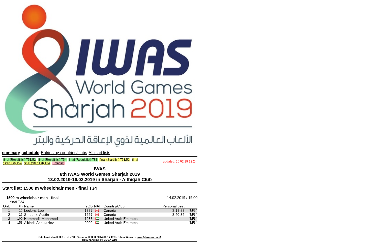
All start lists (99, 153)
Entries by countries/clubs (64, 153)
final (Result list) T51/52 (19, 159)
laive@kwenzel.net (148, 237)
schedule (30, 153)
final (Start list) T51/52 (115, 159)
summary (11, 153)
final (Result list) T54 (52, 159)
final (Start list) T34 (37, 163)
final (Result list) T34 (83, 159)
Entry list (58, 163)
